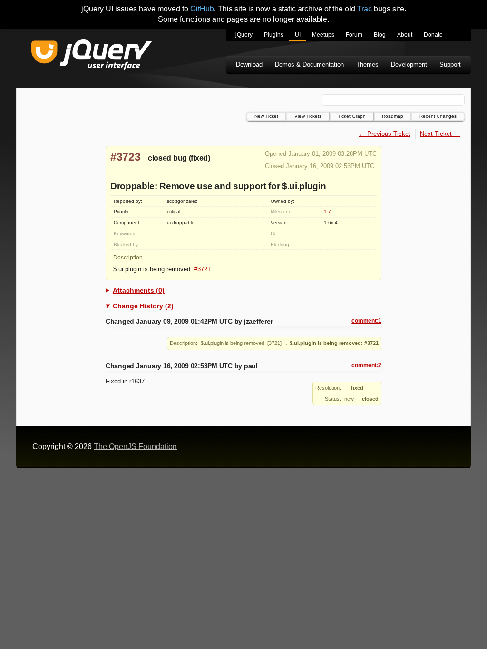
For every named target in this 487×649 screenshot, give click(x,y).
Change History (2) (143, 306)
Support (450, 64)
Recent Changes (438, 116)
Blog (380, 34)
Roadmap (392, 116)
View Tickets (307, 116)
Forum (354, 34)
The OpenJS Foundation (135, 446)
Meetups (323, 34)
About (404, 34)
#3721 (202, 269)
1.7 (327, 211)
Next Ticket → (440, 133)
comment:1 (366, 320)
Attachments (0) (139, 290)
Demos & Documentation (309, 64)
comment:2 (366, 365)
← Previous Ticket (384, 133)
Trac (364, 9)
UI (298, 34)
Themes (367, 64)
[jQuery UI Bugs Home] (91, 56)
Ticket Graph (352, 116)
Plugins (273, 34)
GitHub (202, 9)
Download (249, 64)
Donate (433, 34)
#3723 (125, 157)
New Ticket (266, 116)
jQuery (244, 34)
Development (409, 64)
